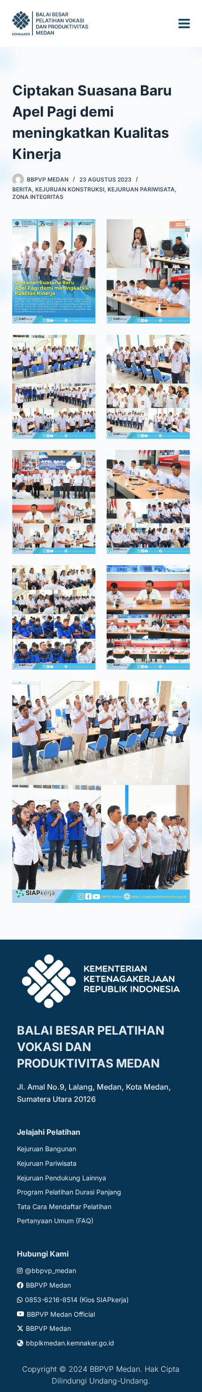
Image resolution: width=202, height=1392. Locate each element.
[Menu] (184, 23)
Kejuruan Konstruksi (69, 189)
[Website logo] (51, 23)
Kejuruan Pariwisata (141, 189)
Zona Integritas (37, 196)
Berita (22, 189)
